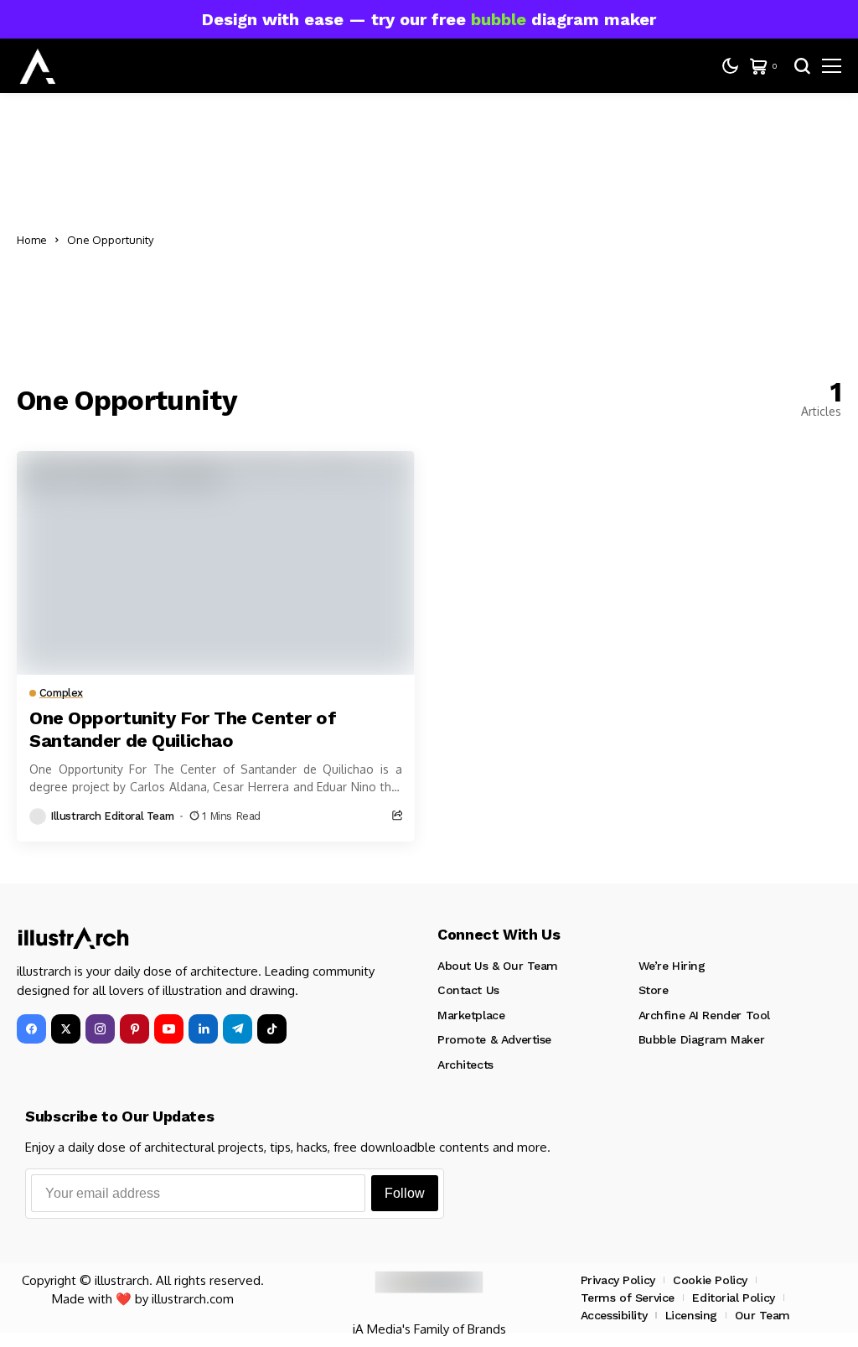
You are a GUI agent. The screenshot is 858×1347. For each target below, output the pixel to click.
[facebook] (31, 1029)
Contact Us (468, 990)
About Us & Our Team (497, 965)
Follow (405, 1193)
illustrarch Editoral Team (111, 816)
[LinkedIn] (203, 1029)
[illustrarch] (38, 66)
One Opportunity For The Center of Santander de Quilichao (182, 728)
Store (653, 990)
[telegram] (237, 1029)
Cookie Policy (710, 1280)
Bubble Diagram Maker (701, 1039)
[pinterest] (134, 1029)
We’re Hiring (672, 965)
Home (32, 239)
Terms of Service (628, 1297)
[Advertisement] (501, 239)
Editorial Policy (733, 1297)
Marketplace (470, 1015)
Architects (465, 1064)
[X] (65, 1029)
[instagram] (100, 1029)
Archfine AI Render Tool (704, 1015)
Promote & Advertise (494, 1039)
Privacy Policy (618, 1280)
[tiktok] (272, 1029)
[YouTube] (168, 1029)
